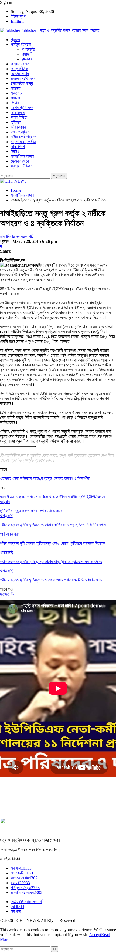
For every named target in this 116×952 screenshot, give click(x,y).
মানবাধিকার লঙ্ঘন (22, 156)
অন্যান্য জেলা (20, 64)
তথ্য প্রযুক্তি (20, 132)
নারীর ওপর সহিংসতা (24, 136)
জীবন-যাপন (18, 127)
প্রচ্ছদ (15, 39)
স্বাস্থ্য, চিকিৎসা (21, 166)
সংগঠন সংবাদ (20, 73)
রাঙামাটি (27, 54)
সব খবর (21, 868)
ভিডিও (15, 151)
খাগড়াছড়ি (28, 49)
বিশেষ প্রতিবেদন (22, 107)
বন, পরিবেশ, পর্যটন (23, 141)
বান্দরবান (27, 59)
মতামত (15, 88)
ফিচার (15, 102)
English (17, 21)
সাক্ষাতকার (18, 112)
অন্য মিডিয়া (19, 117)
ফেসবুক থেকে (20, 161)
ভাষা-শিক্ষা (18, 146)
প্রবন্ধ (15, 98)
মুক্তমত (16, 93)
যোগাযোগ (17, 906)
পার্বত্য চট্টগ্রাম (21, 44)
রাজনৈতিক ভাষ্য (22, 83)
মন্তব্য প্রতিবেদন (23, 78)
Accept (95, 934)
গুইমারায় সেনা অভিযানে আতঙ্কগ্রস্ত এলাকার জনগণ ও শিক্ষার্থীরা (45, 478)
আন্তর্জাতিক (19, 68)
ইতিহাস (16, 122)
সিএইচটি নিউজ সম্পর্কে (26, 901)
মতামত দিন (7, 594)
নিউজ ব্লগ (18, 16)
